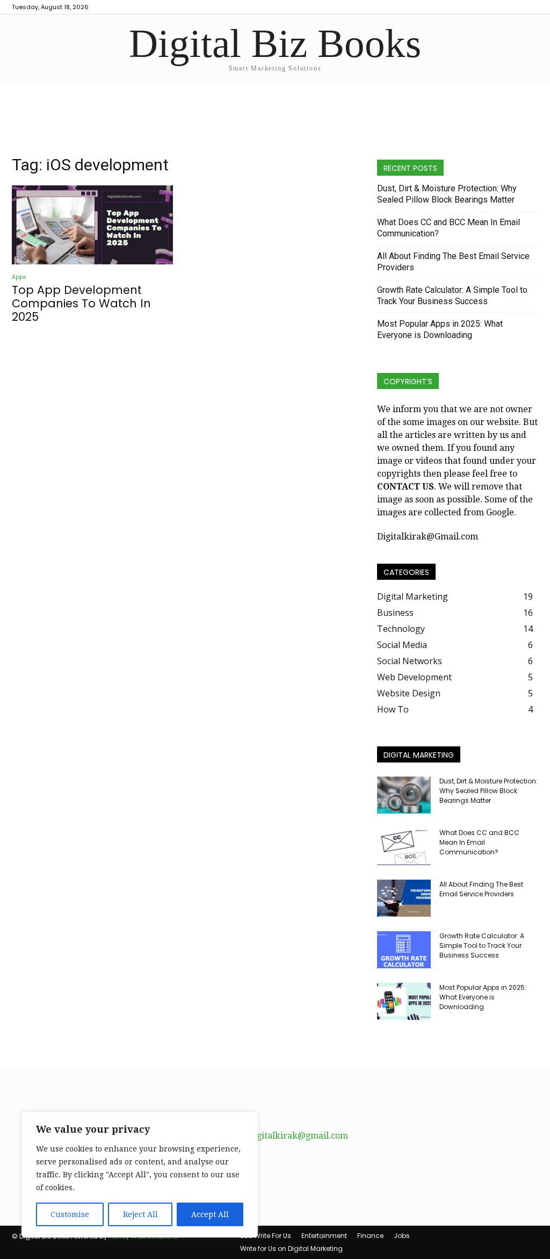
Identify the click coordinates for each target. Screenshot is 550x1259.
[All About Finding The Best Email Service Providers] (404, 898)
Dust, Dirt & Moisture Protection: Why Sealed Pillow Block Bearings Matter (447, 194)
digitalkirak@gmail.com (298, 1136)
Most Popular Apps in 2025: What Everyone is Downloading (440, 329)
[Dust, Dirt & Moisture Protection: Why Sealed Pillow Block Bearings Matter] (404, 795)
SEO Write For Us (265, 1235)
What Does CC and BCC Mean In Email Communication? (448, 228)
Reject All (140, 1214)
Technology (401, 629)
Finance (370, 1235)
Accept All (210, 1214)
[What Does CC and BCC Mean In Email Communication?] (404, 846)
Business (395, 612)
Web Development (414, 677)
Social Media (402, 645)
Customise (69, 1214)
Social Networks (409, 661)
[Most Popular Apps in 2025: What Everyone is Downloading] (404, 1001)
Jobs (402, 1235)
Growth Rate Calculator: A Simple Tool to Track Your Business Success (452, 295)
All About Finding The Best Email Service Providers (453, 261)
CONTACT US (405, 486)
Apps (19, 277)
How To (393, 709)
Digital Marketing (412, 596)
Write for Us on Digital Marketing (291, 1248)
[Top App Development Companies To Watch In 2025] (92, 224)
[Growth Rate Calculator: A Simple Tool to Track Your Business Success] (404, 949)
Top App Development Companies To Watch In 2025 (81, 303)
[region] (139, 1175)
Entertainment (324, 1235)
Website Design (408, 693)
